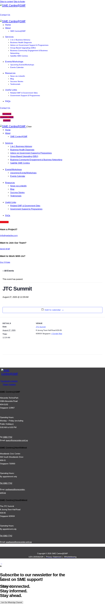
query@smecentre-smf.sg (17, 440)
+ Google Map (56, 334)
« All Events (8, 270)
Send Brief (5, 249)
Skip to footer (19, 2)
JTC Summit (41, 327)
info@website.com (9, 235)
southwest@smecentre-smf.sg (19, 542)
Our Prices (5, 262)
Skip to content (6, 2)
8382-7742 (7, 437)
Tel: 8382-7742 (6, 483)
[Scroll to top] (1, 563)
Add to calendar (53, 310)
